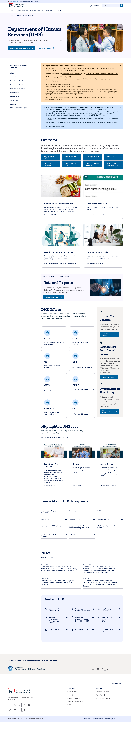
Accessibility (87, 718)
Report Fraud (14, 96)
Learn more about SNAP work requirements (59, 79)
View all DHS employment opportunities (55, 437)
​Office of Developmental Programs (52, 366)
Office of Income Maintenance (82, 367)
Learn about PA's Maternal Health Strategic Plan (59, 263)
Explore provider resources (94, 263)
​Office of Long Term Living (52, 391)
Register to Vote (72, 692)
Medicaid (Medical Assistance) (71, 73)
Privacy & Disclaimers (97, 718)
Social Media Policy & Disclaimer (114, 719)
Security (119, 718)
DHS (116, 97)
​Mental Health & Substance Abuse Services (52, 413)
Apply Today (77, 485)
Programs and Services (17, 85)
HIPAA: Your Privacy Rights (18, 108)
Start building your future (109, 485)
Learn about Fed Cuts (51, 215)
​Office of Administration (80, 414)
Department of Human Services (18, 66)
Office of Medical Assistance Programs (81, 390)
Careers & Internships (103, 692)
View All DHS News (47, 557)
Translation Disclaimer (110, 718)
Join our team (49, 485)
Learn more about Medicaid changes (56, 86)
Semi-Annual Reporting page (54, 126)
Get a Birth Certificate (73, 698)
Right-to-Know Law (102, 698)
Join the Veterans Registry (75, 701)
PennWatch (99, 695)
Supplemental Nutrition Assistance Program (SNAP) (102, 73)
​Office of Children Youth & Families (80, 343)
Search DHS (14, 100)
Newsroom (13, 104)
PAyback (69, 704)
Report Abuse (14, 92)
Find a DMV (70, 695)
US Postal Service (55, 99)
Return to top (116, 683)
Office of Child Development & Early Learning (54, 343)
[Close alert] (120, 65)
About (12, 73)
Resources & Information (18, 89)
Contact (13, 77)
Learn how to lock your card (95, 215)
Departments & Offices (17, 81)
